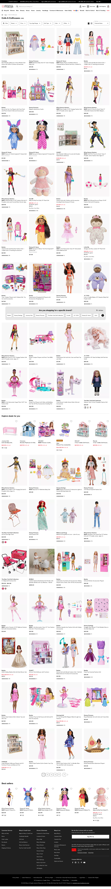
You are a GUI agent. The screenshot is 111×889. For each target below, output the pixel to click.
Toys (6, 14)
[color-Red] (90, 407)
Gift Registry (39, 868)
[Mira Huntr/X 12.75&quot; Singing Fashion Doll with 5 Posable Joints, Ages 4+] (14, 338)
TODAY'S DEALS (13, 1)
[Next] (25, 43)
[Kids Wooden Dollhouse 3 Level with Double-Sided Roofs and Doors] (69, 134)
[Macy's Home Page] (7, 6)
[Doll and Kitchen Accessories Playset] (96, 561)
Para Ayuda (4, 842)
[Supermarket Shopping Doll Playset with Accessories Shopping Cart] (42, 277)
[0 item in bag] (108, 6)
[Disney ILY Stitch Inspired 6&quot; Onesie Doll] (14, 134)
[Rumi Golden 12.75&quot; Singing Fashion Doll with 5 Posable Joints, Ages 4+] (69, 89)
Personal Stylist (40, 850)
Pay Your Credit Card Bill (25, 848)
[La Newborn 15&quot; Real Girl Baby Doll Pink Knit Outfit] (96, 338)
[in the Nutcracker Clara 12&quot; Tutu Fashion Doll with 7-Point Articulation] (42, 607)
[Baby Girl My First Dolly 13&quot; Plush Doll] (42, 181)
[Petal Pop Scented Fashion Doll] (96, 652)
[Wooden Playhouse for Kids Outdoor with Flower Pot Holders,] (28, 430)
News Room (57, 852)
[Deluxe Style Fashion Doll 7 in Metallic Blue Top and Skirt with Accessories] (69, 744)
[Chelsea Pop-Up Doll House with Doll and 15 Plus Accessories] (42, 697)
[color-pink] (6, 542)
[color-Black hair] (88, 407)
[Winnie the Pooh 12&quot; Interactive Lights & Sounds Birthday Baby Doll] (69, 470)
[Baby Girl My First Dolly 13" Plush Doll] (101, 797)
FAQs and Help (5, 833)
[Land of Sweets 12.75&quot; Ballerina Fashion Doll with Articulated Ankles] (14, 607)
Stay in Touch (40, 853)
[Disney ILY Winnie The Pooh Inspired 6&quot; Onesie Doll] (42, 229)
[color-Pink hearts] (3, 589)
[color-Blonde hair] (85, 407)
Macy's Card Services (24, 845)
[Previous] (3, 43)
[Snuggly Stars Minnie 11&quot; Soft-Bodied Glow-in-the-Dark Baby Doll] (96, 607)
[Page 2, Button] (68, 775)
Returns (3, 845)
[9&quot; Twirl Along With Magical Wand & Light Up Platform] (69, 697)
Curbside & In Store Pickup (43, 833)
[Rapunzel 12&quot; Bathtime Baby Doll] (42, 470)
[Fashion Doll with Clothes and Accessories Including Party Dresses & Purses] (69, 181)
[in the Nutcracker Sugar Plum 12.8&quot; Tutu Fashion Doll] (14, 382)
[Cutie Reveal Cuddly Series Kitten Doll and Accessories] (69, 382)
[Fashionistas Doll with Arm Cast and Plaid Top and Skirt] (69, 338)
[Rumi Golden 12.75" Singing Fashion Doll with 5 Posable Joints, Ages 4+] (46, 797)
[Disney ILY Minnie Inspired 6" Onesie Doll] (64, 797)
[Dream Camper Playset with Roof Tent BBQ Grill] (42, 338)
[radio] (85, 407)
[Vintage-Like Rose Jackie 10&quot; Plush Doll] (96, 229)
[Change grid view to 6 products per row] (91, 23)
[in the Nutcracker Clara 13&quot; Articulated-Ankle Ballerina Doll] (69, 229)
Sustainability (57, 858)
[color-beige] (3, 542)
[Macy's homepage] (3, 15)
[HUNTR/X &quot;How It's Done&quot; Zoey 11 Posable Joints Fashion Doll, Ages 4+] (96, 134)
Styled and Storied (58, 861)
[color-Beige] (6, 589)
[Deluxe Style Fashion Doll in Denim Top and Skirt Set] (14, 697)
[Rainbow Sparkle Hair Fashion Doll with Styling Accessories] (69, 607)
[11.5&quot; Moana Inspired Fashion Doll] (96, 470)
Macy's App (39, 839)
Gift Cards (21, 839)
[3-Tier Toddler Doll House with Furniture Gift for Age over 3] (83, 430)
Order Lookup (5, 839)
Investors (56, 842)
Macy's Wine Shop (41, 848)
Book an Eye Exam (41, 862)
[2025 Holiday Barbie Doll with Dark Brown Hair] (14, 652)
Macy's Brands (40, 845)
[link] (14, 64)
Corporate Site (57, 839)
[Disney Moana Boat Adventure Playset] (96, 744)
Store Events (39, 856)
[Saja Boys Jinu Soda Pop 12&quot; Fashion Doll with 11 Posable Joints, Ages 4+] (96, 515)
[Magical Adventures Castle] (42, 89)
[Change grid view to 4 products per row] (88, 24)
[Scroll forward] (102, 315)
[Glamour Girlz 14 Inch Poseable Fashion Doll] (96, 382)
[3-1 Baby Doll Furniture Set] (14, 561)
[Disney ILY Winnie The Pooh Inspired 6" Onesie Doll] (83, 797)
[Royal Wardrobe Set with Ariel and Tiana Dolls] (96, 697)
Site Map (56, 855)
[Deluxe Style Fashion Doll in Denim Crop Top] (42, 744)
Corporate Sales (58, 836)
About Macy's (57, 833)
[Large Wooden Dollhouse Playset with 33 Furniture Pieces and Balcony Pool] (14, 744)
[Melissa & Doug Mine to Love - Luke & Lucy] (69, 515)
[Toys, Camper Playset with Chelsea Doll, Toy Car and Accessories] (14, 277)
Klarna (3, 836)
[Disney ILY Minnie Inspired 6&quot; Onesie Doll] (42, 134)
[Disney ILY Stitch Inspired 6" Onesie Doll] (28, 797)
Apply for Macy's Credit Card (25, 833)
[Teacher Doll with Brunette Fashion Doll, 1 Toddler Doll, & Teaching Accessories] (14, 229)
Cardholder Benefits (23, 836)
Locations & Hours (41, 836)
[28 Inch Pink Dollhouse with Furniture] (42, 652)
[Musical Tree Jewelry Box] (64, 430)
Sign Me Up (90, 836)
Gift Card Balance (23, 842)
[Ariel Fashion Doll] (42, 515)
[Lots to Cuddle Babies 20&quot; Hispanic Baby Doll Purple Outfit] (96, 277)
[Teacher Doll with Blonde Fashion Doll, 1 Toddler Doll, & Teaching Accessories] (96, 43)
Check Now (90, 852)
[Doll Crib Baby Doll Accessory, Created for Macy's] (10, 430)
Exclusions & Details (82, 852)
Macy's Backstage (41, 842)
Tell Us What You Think (42, 865)
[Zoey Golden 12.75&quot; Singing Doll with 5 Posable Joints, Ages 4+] (14, 470)
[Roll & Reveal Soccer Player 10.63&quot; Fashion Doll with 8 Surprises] (96, 181)
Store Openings (40, 859)
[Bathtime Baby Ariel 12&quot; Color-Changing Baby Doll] (42, 43)
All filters (101, 310)
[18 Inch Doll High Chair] (14, 515)
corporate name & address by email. (80, 883)
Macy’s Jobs (57, 849)
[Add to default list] (16, 421)
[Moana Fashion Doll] (69, 277)
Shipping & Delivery (6, 848)
